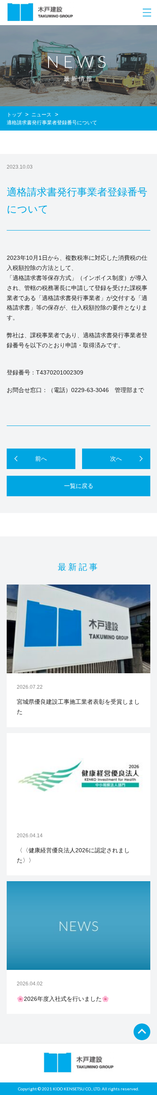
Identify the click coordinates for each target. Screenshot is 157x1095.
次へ (116, 458)
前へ (41, 458)
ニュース (41, 115)
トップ (14, 115)
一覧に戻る (78, 485)
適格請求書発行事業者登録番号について (52, 123)
